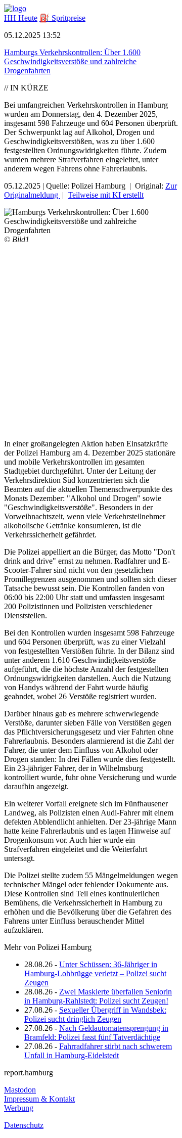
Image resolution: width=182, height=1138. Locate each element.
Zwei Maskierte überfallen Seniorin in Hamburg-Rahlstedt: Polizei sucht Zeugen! (98, 996)
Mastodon (20, 1089)
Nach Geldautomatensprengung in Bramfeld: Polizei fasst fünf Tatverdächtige (96, 1032)
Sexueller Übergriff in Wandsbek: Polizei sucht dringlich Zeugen (95, 1014)
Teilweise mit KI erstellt (106, 195)
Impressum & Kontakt (39, 1099)
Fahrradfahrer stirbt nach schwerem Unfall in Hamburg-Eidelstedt (98, 1051)
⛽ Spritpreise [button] (62, 18)
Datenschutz (23, 1125)
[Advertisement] (91, 340)
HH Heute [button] (20, 18)
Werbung (18, 1108)
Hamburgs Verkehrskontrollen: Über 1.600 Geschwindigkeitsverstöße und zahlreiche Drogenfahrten (72, 61)
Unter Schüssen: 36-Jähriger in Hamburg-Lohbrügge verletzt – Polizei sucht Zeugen (95, 973)
